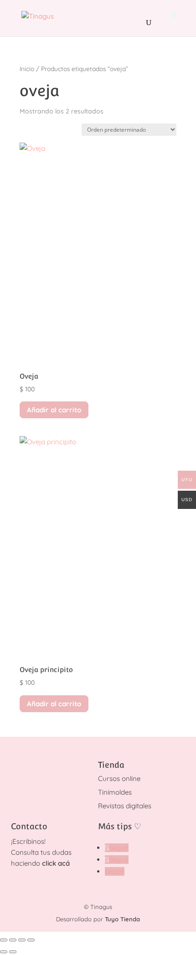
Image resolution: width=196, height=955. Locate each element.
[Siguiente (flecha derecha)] (12, 951)
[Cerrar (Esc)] (31, 940)
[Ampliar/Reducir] (3, 940)
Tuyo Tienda (122, 919)
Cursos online (119, 778)
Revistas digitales (124, 805)
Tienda (111, 765)
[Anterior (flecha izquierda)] (3, 951)
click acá (56, 863)
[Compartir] (22, 940)
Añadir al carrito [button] (54, 410)
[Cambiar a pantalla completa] (12, 940)
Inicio (27, 68)
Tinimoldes (115, 792)
